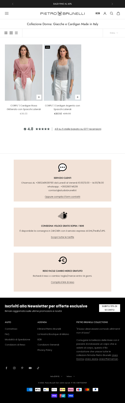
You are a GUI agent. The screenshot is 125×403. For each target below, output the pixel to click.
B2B (98, 13)
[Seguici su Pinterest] (22, 368)
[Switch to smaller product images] (11, 33)
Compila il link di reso (62, 282)
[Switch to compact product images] (16, 33)
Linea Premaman (108, 359)
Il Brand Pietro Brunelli (49, 328)
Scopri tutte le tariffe (62, 237)
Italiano (69, 376)
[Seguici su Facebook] (6, 368)
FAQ (7, 334)
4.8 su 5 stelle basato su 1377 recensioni (78, 129)
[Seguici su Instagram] (14, 368)
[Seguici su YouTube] (30, 368)
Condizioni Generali (48, 344)
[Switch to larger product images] (6, 33)
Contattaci (11, 328)
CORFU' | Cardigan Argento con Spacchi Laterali (62, 107)
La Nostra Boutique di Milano (53, 334)
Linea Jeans (91, 359)
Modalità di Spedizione (17, 339)
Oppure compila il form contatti (62, 196)
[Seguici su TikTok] (38, 368)
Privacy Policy (45, 350)
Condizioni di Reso (15, 344)
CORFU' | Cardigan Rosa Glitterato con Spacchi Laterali (24, 107)
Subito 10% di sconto (109, 308)
